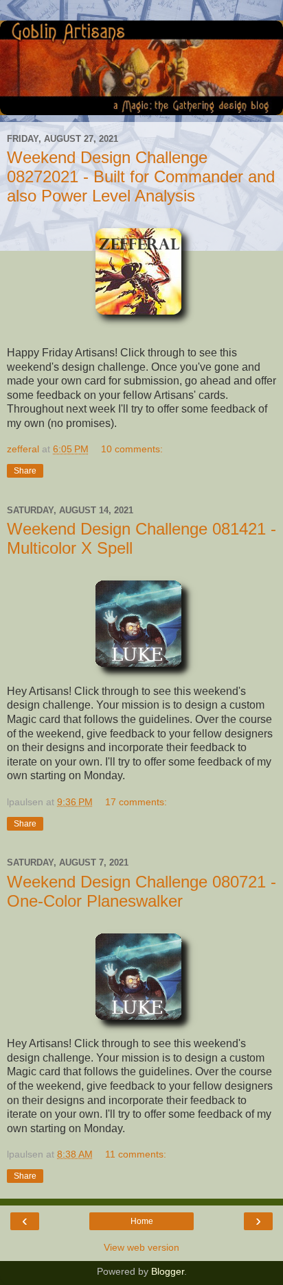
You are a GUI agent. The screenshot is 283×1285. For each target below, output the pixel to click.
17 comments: (136, 801)
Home (142, 1221)
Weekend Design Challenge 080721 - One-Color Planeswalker (141, 891)
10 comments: (132, 448)
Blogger (167, 1271)
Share (25, 471)
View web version (141, 1247)
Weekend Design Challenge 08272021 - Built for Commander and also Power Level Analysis (141, 176)
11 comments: (135, 1154)
